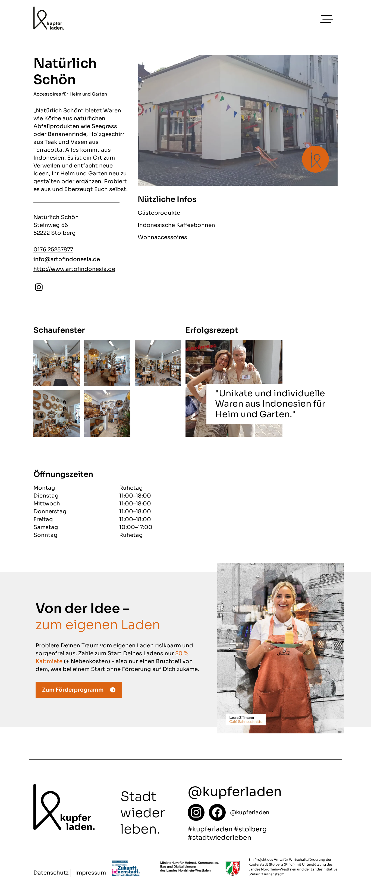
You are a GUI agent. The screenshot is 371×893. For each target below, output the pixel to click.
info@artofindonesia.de (66, 259)
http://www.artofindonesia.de (74, 269)
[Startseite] (196, 812)
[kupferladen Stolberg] (48, 19)
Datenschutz (51, 872)
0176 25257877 (53, 249)
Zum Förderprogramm (73, 689)
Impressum (90, 872)
